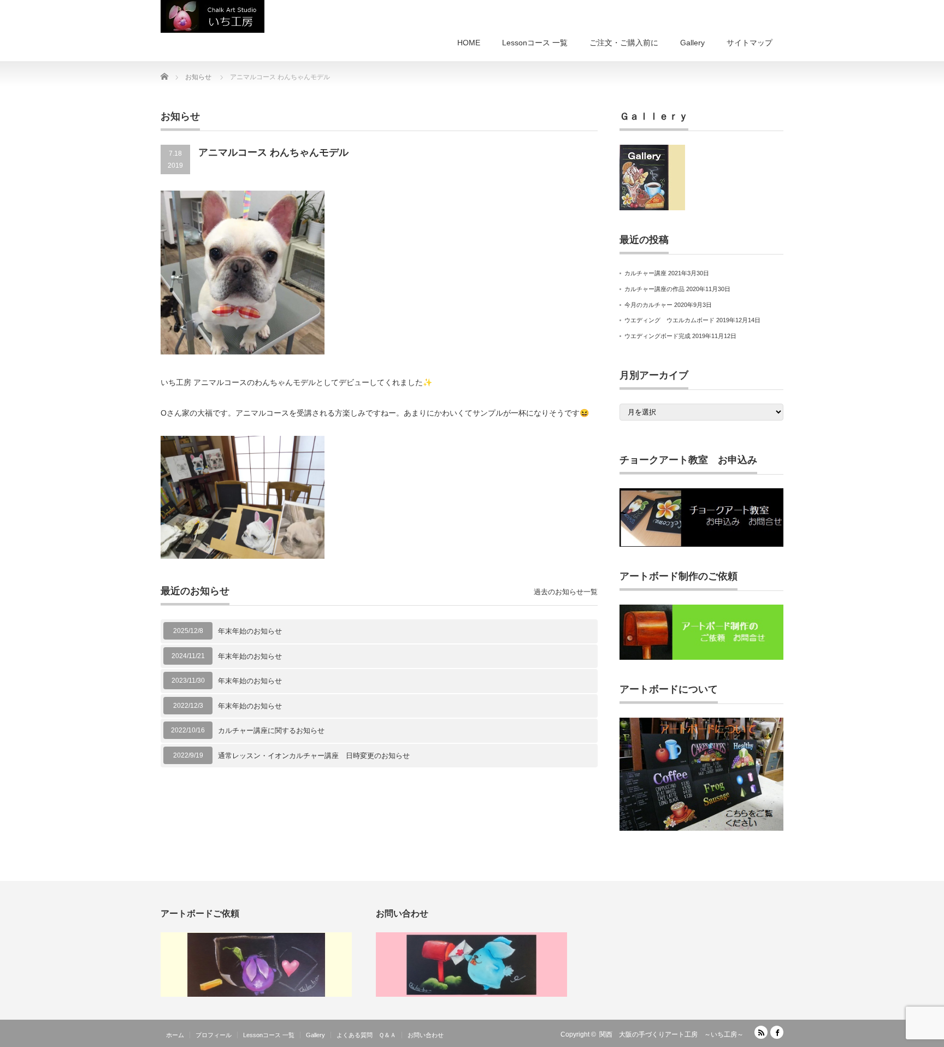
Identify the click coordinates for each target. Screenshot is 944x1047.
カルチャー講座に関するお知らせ (271, 730)
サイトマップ (749, 42)
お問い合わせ (426, 1035)
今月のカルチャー (648, 304)
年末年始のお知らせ (250, 631)
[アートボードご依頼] (256, 994)
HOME (468, 42)
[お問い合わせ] (471, 994)
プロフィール (214, 1035)
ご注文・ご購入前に (623, 42)
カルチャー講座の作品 (654, 289)
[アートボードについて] (701, 828)
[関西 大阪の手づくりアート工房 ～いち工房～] (212, 16)
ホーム (175, 1035)
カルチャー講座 (645, 273)
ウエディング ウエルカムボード (669, 320)
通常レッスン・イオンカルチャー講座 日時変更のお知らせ (314, 756)
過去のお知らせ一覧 (566, 592)
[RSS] (761, 1032)
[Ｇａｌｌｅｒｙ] (652, 208)
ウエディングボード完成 (657, 336)
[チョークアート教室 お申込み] (701, 544)
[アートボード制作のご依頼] (701, 657)
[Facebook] (776, 1032)
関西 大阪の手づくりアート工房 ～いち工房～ (671, 1034)
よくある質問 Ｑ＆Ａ (366, 1035)
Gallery (692, 42)
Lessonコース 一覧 (535, 42)
